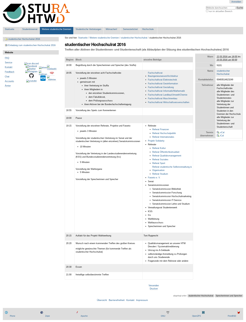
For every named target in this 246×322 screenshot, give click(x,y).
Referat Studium (160, 174)
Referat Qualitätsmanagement (166, 155)
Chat (7, 76)
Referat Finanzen (160, 129)
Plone (12, 316)
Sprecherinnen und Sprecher (229, 296)
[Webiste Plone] (43, 67)
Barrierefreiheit (117, 300)
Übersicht (102, 300)
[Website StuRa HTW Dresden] (36, 13)
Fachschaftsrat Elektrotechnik (162, 79)
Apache (84, 316)
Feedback (9, 72)
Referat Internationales (163, 137)
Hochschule (148, 29)
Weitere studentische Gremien (56, 29)
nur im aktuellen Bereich (220, 11)
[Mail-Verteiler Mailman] (43, 74)
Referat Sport (158, 163)
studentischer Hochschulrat (134, 37)
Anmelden (236, 2)
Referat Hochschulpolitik (164, 133)
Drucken (154, 288)
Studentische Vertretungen (88, 29)
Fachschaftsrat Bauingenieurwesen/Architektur (163, 74)
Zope (47, 316)
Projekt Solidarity (156, 141)
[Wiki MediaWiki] (52, 69)
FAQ (7, 58)
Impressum (142, 300)
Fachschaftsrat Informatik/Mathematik (166, 91)
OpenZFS (196, 316)
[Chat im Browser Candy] (52, 74)
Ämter (8, 85)
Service (8, 62)
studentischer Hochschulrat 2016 (24, 39)
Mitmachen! (111, 29)
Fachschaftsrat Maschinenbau (162, 98)
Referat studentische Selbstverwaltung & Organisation (172, 168)
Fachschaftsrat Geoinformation (163, 83)
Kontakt (8, 67)
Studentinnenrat (29, 29)
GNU (163, 316)
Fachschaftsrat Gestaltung (161, 87)
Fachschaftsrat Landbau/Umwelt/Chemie (167, 95)
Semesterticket (130, 29)
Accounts (9, 81)
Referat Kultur (159, 148)
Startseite (9, 29)
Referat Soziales (160, 159)
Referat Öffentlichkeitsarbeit (165, 152)
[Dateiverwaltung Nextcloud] (43, 79)
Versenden (154, 285)
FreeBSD (232, 316)
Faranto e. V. (154, 177)
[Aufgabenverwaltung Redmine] (52, 79)
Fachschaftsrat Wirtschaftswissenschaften (168, 102)
